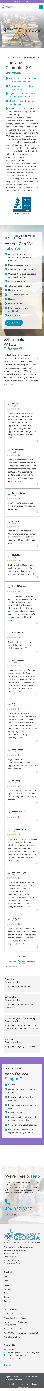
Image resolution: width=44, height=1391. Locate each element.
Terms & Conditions (29, 1384)
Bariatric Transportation (13, 1329)
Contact (7, 1301)
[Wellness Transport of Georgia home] (7, 7)
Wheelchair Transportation (15, 1318)
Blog (6, 1293)
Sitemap (7, 1281)
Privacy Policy (12, 1384)
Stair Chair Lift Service (13, 1337)
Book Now (30, 187)
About (6, 1285)
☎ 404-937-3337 (22, 1)
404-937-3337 (18, 1209)
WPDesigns (28, 1379)
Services (7, 1289)
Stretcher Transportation (14, 1314)
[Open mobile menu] (41, 7)
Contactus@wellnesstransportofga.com (23, 1352)
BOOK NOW (13, 322)
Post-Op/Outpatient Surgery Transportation (22, 1333)
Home (6, 1276)
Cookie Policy (22, 1387)
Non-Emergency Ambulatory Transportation (16, 1323)
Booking (7, 1297)
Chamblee (10, 117)
